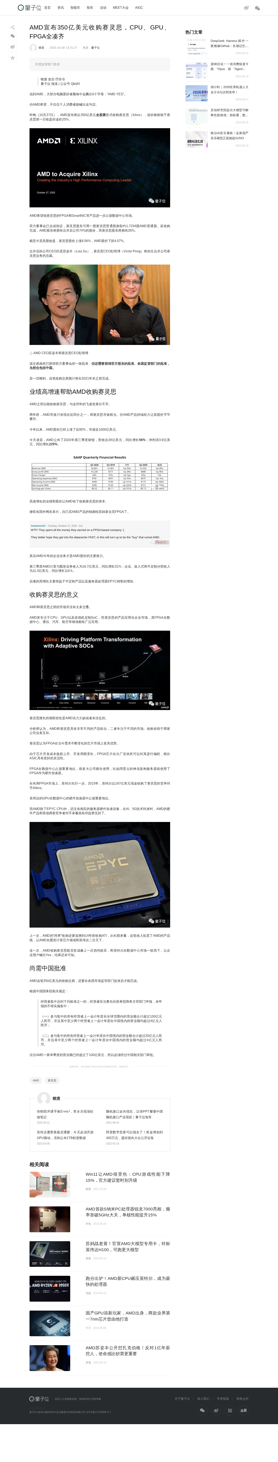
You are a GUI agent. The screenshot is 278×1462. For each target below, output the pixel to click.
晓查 (41, 47)
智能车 (75, 7)
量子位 (95, 47)
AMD (36, 1080)
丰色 (88, 1223)
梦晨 (88, 1362)
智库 (90, 7)
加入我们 (203, 1398)
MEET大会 (121, 7)
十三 (88, 1328)
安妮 (88, 1293)
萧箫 (88, 1258)
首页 (47, 7)
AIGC (139, 7)
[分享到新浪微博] (13, 47)
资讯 (60, 7)
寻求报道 (223, 1398)
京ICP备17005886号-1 (98, 1412)
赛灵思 (52, 1080)
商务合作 (242, 1398)
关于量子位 (182, 1398)
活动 (103, 7)
